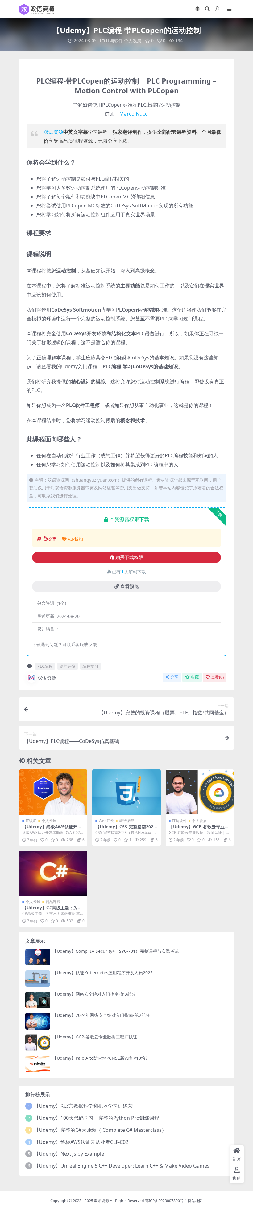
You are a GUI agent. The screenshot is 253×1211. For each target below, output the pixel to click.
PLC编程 (44, 666)
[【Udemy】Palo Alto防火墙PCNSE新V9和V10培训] (37, 1064)
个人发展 (132, 40)
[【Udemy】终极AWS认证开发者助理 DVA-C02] (53, 792)
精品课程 (126, 820)
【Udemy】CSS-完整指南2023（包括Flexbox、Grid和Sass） (125, 829)
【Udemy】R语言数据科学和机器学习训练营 (83, 1106)
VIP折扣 (75, 539)
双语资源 (53, 131)
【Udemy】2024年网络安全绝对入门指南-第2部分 (101, 1015)
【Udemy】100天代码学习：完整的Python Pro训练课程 (96, 1118)
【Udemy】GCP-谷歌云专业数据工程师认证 (199, 829)
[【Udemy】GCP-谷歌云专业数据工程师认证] (200, 792)
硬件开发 (68, 666)
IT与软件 (114, 40)
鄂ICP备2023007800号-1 (166, 1200)
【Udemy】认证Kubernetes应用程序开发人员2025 (102, 973)
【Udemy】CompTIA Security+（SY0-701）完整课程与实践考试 (115, 951)
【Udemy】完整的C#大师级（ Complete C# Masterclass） (100, 1130)
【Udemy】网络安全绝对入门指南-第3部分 (94, 994)
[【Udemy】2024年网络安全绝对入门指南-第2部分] (37, 1021)
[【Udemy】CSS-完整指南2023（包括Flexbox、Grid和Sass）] (126, 792)
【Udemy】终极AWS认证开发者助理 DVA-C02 (52, 829)
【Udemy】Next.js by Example (69, 1153)
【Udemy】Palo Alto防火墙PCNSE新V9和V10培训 (101, 1058)
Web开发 (106, 820)
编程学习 (90, 666)
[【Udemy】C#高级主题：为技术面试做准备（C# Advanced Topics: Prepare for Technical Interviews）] (53, 873)
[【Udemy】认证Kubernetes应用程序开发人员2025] (37, 978)
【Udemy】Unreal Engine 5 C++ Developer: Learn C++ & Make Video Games (121, 1165)
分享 (174, 677)
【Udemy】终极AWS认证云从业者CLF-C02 (81, 1142)
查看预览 (129, 586)
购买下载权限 (129, 557)
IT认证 (31, 820)
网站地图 (195, 1200)
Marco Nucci (134, 113)
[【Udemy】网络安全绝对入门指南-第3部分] (37, 1000)
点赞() (217, 677)
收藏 (195, 677)
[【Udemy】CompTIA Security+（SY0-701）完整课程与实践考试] (37, 957)
